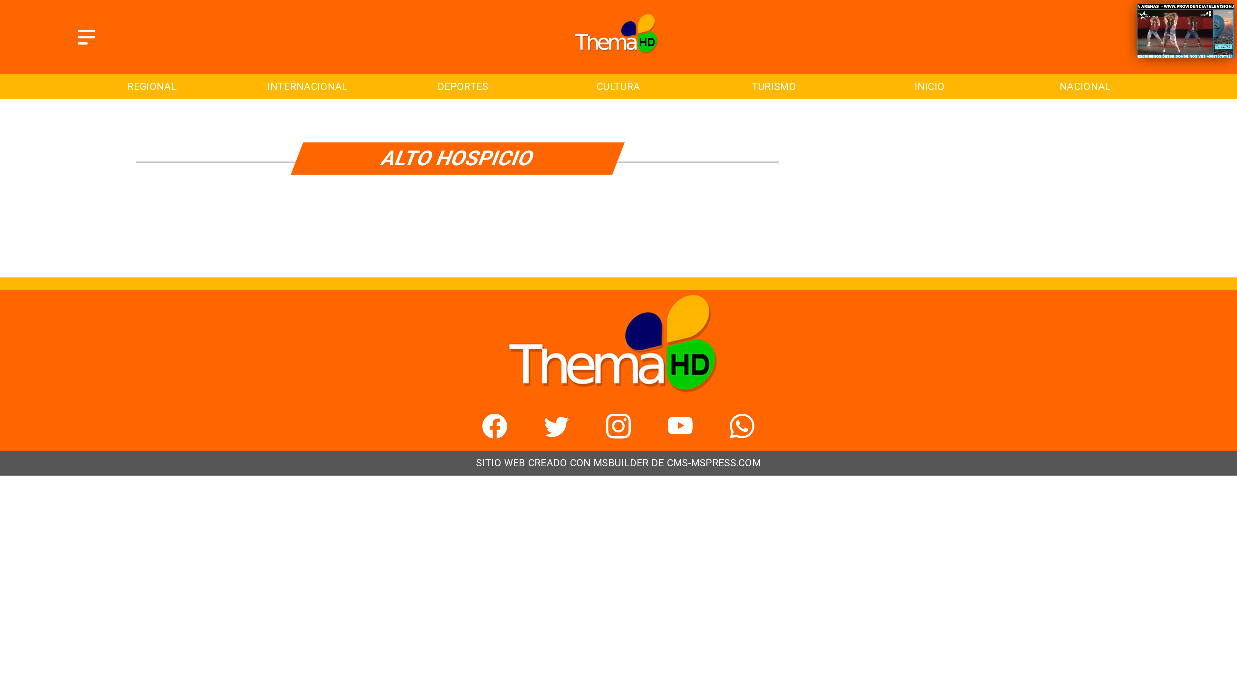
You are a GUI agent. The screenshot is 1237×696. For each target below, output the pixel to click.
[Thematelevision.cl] (86, 45)
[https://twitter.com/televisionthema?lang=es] (556, 434)
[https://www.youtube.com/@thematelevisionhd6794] (680, 434)
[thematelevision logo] (618, 57)
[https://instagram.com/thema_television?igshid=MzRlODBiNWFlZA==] (618, 434)
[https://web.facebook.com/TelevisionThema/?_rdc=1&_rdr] (495, 434)
